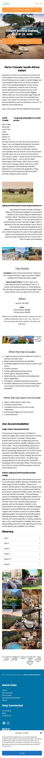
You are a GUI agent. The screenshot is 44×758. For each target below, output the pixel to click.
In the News (6, 711)
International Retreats (13, 675)
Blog (4, 713)
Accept (22, 753)
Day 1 (6, 538)
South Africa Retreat (32, 675)
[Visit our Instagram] (8, 723)
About (4, 700)
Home (4, 690)
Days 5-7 (8, 559)
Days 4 (7, 554)
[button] (41, 733)
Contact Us (6, 715)
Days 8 (7, 564)
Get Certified (7, 693)
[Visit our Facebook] (4, 723)
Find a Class (6, 695)
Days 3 (7, 548)
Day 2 (6, 543)
